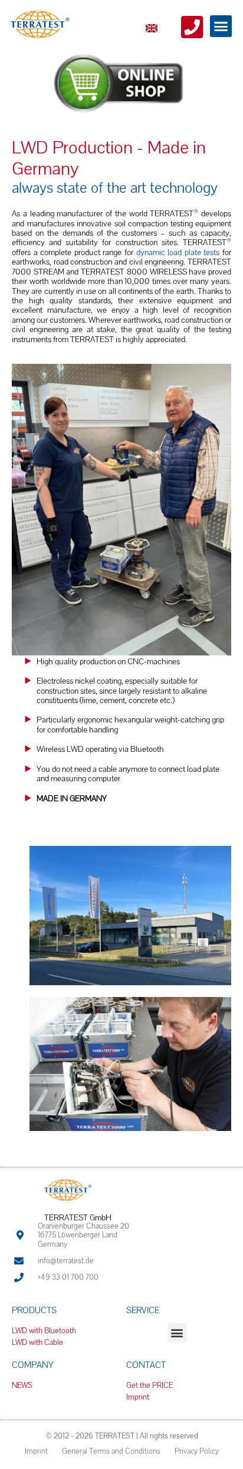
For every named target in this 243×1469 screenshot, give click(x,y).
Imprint (36, 1451)
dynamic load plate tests (178, 252)
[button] (221, 26)
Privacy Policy (197, 1451)
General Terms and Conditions (111, 1451)
